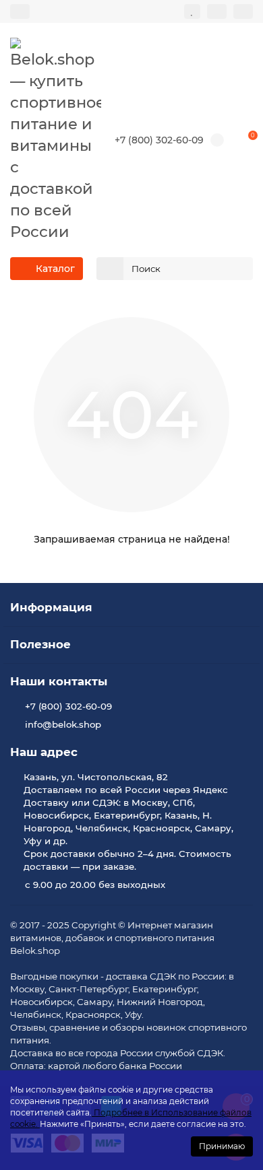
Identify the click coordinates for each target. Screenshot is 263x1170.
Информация (51, 607)
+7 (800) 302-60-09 (159, 140)
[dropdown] (20, 11)
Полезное (40, 644)
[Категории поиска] (109, 268)
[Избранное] (192, 11)
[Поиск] (238, 268)
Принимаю (222, 1146)
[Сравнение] (217, 11)
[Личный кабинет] (243, 11)
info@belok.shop (63, 724)
